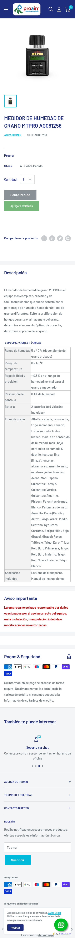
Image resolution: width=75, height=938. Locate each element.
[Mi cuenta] (59, 9)
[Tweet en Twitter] (60, 238)
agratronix (12, 135)
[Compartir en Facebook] (44, 238)
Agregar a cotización (21, 205)
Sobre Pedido (20, 195)
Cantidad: (11, 179)
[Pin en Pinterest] (52, 238)
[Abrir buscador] (51, 9)
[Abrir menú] (6, 9)
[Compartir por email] (68, 238)
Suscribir (17, 860)
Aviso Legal (54, 912)
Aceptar (15, 927)
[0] (67, 9)
